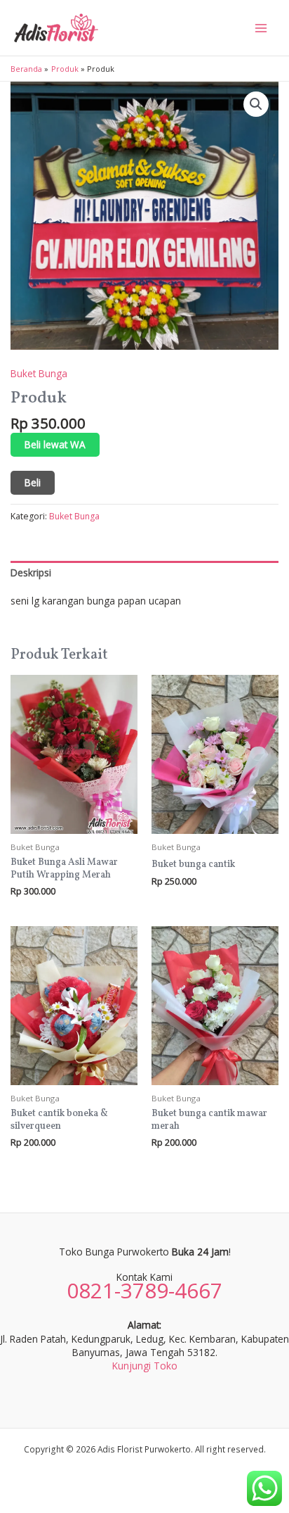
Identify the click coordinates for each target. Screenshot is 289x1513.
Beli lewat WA (55, 444)
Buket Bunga (39, 373)
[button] (256, 104)
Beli (33, 482)
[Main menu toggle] (261, 28)
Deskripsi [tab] (31, 572)
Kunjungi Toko (144, 1365)
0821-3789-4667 (144, 1290)
